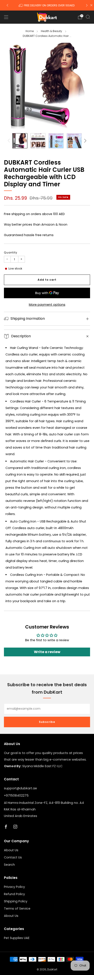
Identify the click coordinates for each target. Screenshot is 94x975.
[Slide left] (9, 140)
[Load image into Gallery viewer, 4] (74, 140)
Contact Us (13, 857)
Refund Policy (14, 894)
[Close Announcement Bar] (91, 5)
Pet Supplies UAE (17, 938)
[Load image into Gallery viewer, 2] (37, 140)
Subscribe (47, 722)
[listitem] (47, 5)
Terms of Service (17, 908)
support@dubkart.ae (20, 788)
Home (30, 31)
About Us (11, 850)
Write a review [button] (47, 651)
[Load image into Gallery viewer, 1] (19, 140)
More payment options (47, 304)
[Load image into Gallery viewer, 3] (56, 140)
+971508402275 (16, 795)
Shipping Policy (15, 901)
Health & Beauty (51, 31)
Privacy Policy (14, 887)
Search (9, 864)
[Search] (88, 17)
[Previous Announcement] (7, 5)
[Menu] (6, 17)
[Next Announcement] (86, 5)
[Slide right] (84, 140)
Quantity (10, 252)
